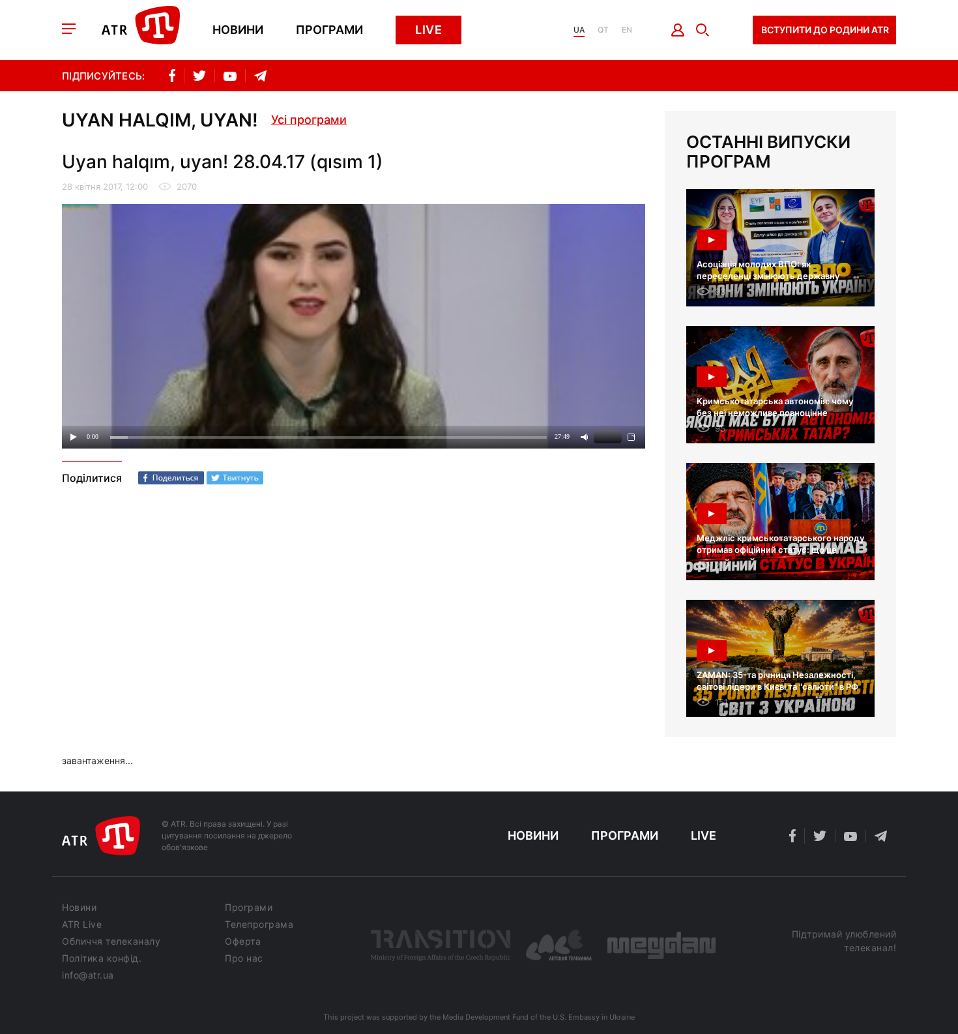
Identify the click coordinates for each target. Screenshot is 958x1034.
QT (603, 30)
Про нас (244, 958)
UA (579, 30)
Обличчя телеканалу (111, 941)
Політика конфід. (101, 958)
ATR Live (82, 924)
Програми (329, 30)
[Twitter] (235, 477)
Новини (237, 30)
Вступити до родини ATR (825, 29)
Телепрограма (259, 924)
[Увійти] (678, 30)
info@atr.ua (88, 975)
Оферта (243, 941)
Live (428, 30)
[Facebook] (171, 477)
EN (627, 30)
